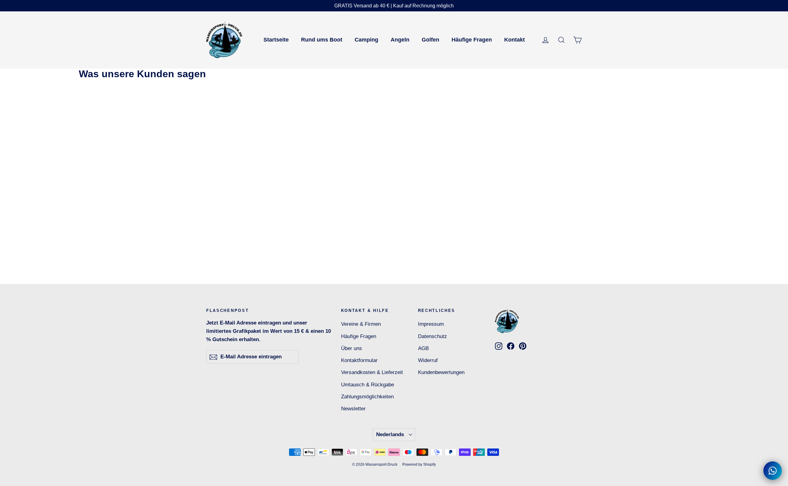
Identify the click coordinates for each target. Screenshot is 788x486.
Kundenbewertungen (441, 372)
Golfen (430, 40)
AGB (423, 348)
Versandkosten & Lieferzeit (372, 372)
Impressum (431, 324)
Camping (366, 40)
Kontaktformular (359, 360)
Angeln (400, 40)
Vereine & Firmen (361, 324)
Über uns (351, 348)
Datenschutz (432, 336)
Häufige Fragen (472, 40)
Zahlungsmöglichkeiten (367, 397)
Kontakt (514, 40)
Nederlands (390, 434)
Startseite (276, 40)
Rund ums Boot (321, 40)
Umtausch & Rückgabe (367, 385)
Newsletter (353, 409)
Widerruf (428, 360)
